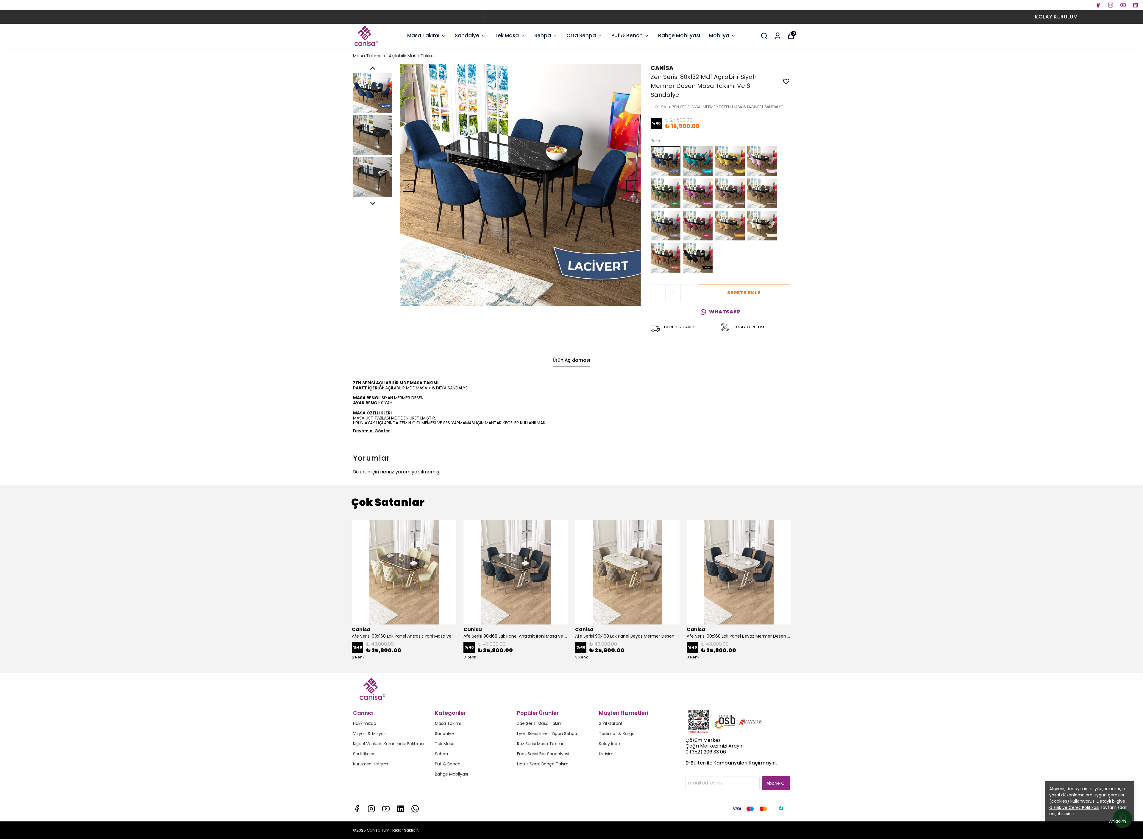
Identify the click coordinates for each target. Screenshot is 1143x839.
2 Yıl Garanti (611, 723)
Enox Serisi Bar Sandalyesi (543, 754)
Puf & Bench (627, 35)
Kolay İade (609, 744)
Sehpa (542, 35)
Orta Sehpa (581, 35)
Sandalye (467, 35)
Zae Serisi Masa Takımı (540, 723)
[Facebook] (356, 808)
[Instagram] (371, 808)
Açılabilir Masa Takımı (412, 55)
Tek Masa (507, 35)
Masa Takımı (423, 35)
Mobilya (719, 35)
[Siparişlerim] (777, 36)
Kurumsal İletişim (370, 764)
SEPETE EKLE (744, 292)
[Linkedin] (400, 808)
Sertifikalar (364, 754)
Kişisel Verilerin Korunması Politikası (388, 744)
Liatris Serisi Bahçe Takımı (543, 764)
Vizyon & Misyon (369, 734)
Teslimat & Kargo (617, 734)
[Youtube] (386, 808)
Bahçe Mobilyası (679, 35)
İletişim (606, 754)
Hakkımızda (364, 723)
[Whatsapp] (415, 808)
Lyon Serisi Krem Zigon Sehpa (547, 734)
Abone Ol (776, 783)
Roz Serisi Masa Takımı (540, 744)
